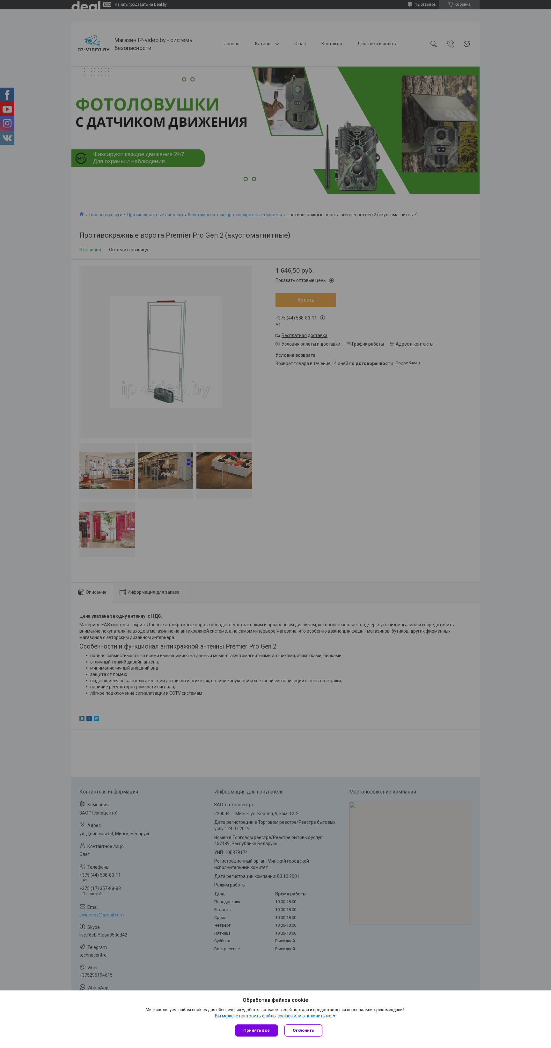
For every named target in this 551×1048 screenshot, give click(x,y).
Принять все (256, 1030)
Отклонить (303, 1030)
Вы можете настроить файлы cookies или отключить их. (273, 1015)
